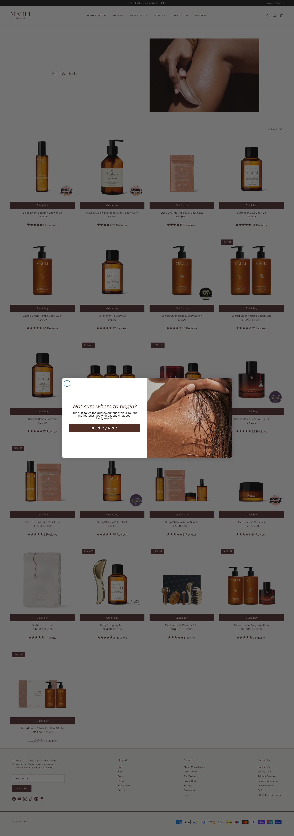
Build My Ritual (104, 428)
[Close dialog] (67, 383)
